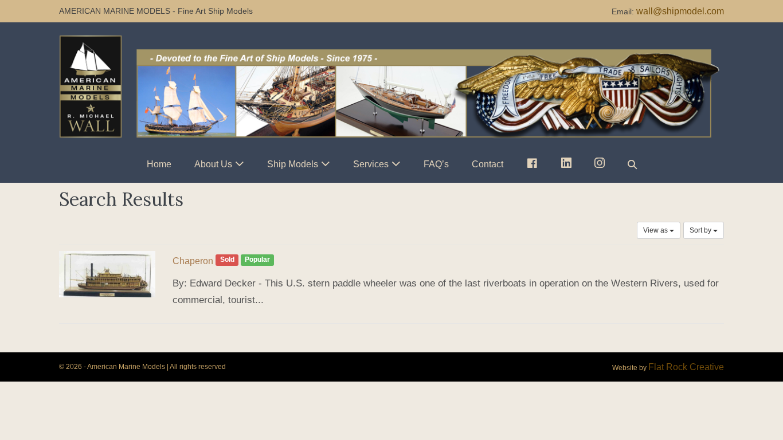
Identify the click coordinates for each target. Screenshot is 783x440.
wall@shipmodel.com (680, 11)
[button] (632, 164)
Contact (487, 164)
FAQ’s (436, 164)
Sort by (701, 230)
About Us (213, 164)
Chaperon (193, 261)
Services (371, 164)
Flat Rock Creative (686, 367)
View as (656, 230)
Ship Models (292, 164)
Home (159, 164)
